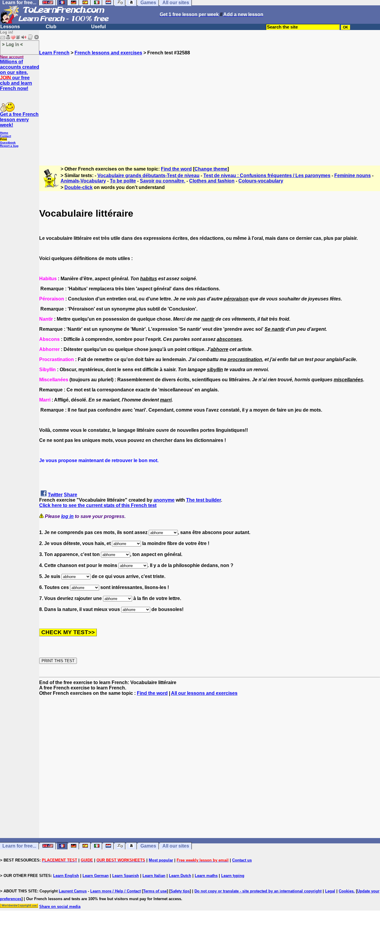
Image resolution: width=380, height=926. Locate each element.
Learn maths (206, 875)
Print (3, 139)
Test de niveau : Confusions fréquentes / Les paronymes (266, 175)
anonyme (164, 500)
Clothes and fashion (212, 180)
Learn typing (232, 875)
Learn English (66, 875)
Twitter (55, 494)
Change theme (210, 168)
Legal (330, 891)
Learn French (54, 52)
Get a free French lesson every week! (19, 119)
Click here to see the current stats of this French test (97, 505)
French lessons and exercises (108, 52)
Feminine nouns (352, 175)
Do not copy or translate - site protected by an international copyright (258, 891)
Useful (98, 26)
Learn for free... (19, 845)
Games (148, 845)
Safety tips (180, 891)
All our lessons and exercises (204, 693)
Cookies (346, 891)
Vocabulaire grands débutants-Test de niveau (148, 175)
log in (67, 516)
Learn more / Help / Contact (115, 891)
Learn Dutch (180, 875)
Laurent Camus (73, 891)
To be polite (123, 180)
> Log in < (12, 44)
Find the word (176, 168)
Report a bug (9, 145)
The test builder (203, 500)
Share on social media (59, 906)
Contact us (242, 860)
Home (4, 132)
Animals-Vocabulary (83, 180)
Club (51, 26)
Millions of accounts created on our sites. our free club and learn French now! (19, 75)
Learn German (96, 875)
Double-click (78, 187)
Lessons (10, 26)
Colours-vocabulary (260, 180)
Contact (5, 136)
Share (70, 494)
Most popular (161, 860)
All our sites (175, 845)
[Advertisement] (209, 107)
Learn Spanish (125, 875)
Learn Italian (153, 875)
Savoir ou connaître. (162, 180)
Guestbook (8, 142)
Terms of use (155, 891)
